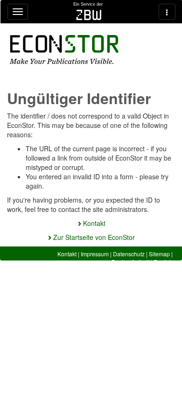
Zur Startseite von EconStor (94, 237)
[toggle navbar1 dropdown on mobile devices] (17, 12)
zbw (89, 15)
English (163, 262)
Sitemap (159, 254)
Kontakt (94, 223)
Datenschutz (129, 254)
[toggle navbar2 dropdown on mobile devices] (167, 12)
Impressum (95, 254)
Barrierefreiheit (130, 262)
